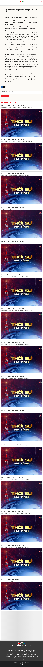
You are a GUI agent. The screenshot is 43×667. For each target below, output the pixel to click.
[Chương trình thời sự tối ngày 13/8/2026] (21, 461)
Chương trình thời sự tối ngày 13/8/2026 (13, 444)
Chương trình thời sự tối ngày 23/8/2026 (13, 105)
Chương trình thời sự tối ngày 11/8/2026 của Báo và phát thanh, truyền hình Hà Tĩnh (16, 513)
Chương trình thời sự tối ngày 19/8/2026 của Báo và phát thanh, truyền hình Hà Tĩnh (16, 242)
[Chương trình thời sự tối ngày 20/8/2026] (21, 224)
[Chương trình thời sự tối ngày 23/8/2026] (21, 123)
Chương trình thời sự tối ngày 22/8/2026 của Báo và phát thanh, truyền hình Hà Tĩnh (16, 141)
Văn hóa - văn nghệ (12, 4)
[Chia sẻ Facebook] (2, 87)
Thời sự (2, 4)
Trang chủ (15, 662)
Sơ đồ (20, 662)
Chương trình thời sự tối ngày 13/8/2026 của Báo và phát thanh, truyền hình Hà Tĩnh (16, 445)
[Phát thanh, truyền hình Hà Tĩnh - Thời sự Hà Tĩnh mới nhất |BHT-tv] (21, 1)
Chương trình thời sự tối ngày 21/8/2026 (13, 173)
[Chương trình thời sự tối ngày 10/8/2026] (21, 562)
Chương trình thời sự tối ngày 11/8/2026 (12, 511)
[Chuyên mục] (1, 1)
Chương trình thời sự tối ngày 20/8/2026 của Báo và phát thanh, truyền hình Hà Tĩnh (16, 209)
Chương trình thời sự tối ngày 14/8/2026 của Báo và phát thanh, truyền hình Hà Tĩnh (16, 412)
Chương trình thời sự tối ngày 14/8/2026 (13, 410)
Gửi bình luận (5, 96)
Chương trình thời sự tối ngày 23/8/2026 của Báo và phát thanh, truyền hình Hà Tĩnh (16, 107)
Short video (36, 4)
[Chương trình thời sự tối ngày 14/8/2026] (21, 427)
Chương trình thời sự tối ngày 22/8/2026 (13, 139)
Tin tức (40, 4)
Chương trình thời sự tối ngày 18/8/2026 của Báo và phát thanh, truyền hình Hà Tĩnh (16, 276)
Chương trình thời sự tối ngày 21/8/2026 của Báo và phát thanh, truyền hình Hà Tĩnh (16, 175)
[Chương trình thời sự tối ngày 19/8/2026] (21, 258)
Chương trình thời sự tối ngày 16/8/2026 (13, 342)
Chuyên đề (6, 4)
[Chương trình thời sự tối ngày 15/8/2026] (21, 393)
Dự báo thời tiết (30, 4)
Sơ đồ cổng (27, 662)
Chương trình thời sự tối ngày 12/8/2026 (13, 478)
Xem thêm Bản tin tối (8, 103)
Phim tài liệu (19, 4)
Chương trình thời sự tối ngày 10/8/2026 (13, 545)
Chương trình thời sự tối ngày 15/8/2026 (13, 376)
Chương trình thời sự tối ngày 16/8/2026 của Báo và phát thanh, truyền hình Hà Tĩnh (16, 344)
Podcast (24, 4)
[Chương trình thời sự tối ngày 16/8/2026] (21, 359)
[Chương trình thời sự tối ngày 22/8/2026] (21, 156)
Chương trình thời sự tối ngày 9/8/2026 (12, 579)
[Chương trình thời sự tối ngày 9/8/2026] (21, 596)
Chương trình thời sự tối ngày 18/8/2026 (13, 275)
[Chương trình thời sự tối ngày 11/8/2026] (21, 528)
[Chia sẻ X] (4, 87)
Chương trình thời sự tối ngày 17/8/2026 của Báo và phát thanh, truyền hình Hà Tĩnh (16, 310)
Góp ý (23, 662)
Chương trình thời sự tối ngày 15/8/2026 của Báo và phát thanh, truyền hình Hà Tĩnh (16, 378)
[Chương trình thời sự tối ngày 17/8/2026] (21, 325)
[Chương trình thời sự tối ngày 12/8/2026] (21, 495)
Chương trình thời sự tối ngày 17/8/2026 (13, 308)
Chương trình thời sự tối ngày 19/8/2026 (13, 241)
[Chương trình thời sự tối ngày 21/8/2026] (21, 190)
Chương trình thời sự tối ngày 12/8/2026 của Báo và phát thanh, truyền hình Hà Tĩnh (16, 479)
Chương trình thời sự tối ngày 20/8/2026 (13, 207)
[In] (9, 87)
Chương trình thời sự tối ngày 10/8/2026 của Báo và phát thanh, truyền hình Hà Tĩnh (16, 547)
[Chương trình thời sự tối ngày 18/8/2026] (21, 292)
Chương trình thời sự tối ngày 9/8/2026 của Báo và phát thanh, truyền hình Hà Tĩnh (16, 581)
